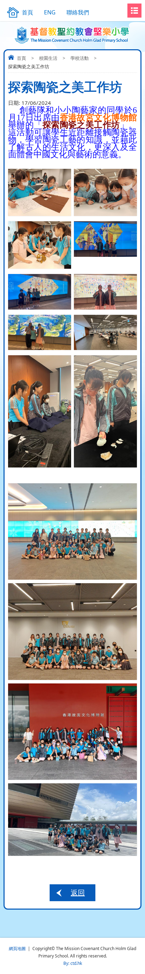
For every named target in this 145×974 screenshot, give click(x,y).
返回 (78, 892)
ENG (50, 12)
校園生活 (48, 58)
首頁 (21, 58)
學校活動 (79, 58)
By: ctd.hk (72, 963)
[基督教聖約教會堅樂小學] (73, 35)
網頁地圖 (17, 948)
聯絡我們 (78, 12)
